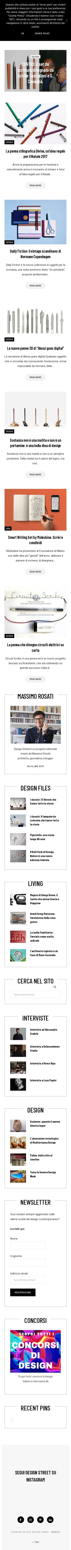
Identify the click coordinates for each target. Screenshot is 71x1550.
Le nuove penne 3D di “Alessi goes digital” (35, 348)
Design (36, 56)
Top (36, 1542)
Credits (55, 1532)
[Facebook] (20, 1519)
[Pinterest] (40, 1519)
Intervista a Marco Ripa (43, 1063)
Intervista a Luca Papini (43, 1080)
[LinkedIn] (50, 1519)
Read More (35, 185)
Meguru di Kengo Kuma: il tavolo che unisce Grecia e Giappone (44, 899)
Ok (22, 33)
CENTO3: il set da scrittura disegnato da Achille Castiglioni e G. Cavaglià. (35, 72)
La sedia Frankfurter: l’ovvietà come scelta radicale (42, 936)
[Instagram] (30, 1519)
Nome (13, 1238)
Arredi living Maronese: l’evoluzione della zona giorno (43, 917)
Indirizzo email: (19, 1273)
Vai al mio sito (35, 766)
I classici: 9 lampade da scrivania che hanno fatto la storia (44, 820)
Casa (8, 528)
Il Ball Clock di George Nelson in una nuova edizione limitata (42, 856)
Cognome (16, 1256)
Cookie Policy (42, 33)
